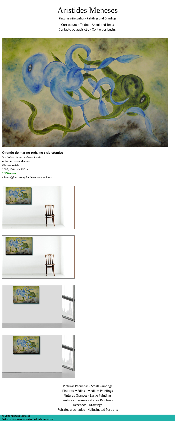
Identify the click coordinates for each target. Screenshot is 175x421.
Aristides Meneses (87, 10)
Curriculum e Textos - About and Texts (87, 25)
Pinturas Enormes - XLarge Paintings (88, 400)
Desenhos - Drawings (87, 405)
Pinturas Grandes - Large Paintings (87, 395)
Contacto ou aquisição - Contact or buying (88, 29)
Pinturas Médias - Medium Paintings (87, 391)
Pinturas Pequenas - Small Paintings (87, 386)
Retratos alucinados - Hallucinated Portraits (87, 410)
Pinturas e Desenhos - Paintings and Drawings (87, 18)
